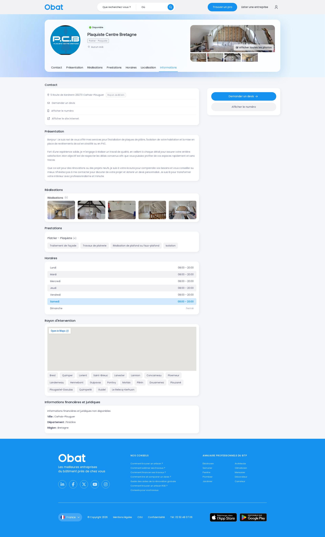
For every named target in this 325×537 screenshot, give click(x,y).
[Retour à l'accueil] (54, 7)
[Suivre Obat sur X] (84, 484)
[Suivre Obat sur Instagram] (106, 484)
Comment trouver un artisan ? (147, 463)
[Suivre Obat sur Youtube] (95, 484)
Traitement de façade (63, 245)
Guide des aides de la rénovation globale (153, 481)
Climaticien (241, 468)
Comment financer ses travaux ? (148, 472)
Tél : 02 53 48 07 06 (181, 517)
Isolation (171, 245)
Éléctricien (208, 463)
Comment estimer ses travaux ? (148, 468)
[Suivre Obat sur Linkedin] (62, 484)
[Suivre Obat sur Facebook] (73, 484)
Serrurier (207, 468)
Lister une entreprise (254, 7)
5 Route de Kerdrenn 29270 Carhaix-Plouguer (77, 95)
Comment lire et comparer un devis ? (151, 476)
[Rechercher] (171, 7)
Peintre (206, 472)
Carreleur (240, 481)
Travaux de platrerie (94, 245)
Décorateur (241, 476)
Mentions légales (122, 517)
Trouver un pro (222, 7)
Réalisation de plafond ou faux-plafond (136, 245)
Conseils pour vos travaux (144, 490)
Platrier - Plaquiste (60, 238)
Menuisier (240, 472)
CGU (140, 517)
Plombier (207, 476)
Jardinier (207, 481)
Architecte (240, 463)
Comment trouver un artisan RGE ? (149, 485)
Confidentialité (156, 517)
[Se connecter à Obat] (276, 7)
